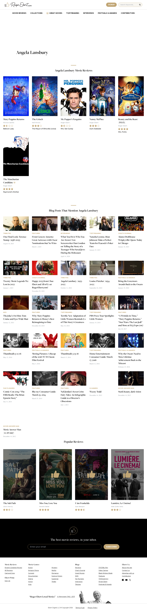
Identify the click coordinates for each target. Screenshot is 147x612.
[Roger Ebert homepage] (18, 4)
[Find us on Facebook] (123, 580)
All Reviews (9, 570)
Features (102, 576)
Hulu (30, 584)
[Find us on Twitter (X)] (130, 580)
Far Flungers (79, 579)
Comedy (31, 573)
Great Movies (55, 13)
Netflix (54, 570)
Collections (36, 13)
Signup (111, 5)
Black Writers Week (105, 573)
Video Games (103, 570)
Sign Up (7, 581)
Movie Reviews (19, 13)
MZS (76, 576)
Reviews (78, 568)
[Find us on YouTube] (126, 580)
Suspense (55, 579)
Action (30, 568)
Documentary (33, 576)
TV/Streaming (72, 13)
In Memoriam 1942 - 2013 (66, 597)
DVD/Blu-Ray (103, 568)
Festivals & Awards (107, 13)
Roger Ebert (103, 582)
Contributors (128, 13)
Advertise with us (128, 573)
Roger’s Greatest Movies (13, 568)
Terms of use (80, 608)
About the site (127, 568)
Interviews (88, 13)
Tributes (78, 584)
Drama (30, 579)
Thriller (54, 582)
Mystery (54, 568)
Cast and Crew (10, 573)
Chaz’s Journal (80, 570)
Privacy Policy (92, 608)
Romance (55, 573)
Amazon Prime (33, 570)
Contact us (126, 570)
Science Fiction (57, 576)
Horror (30, 582)
